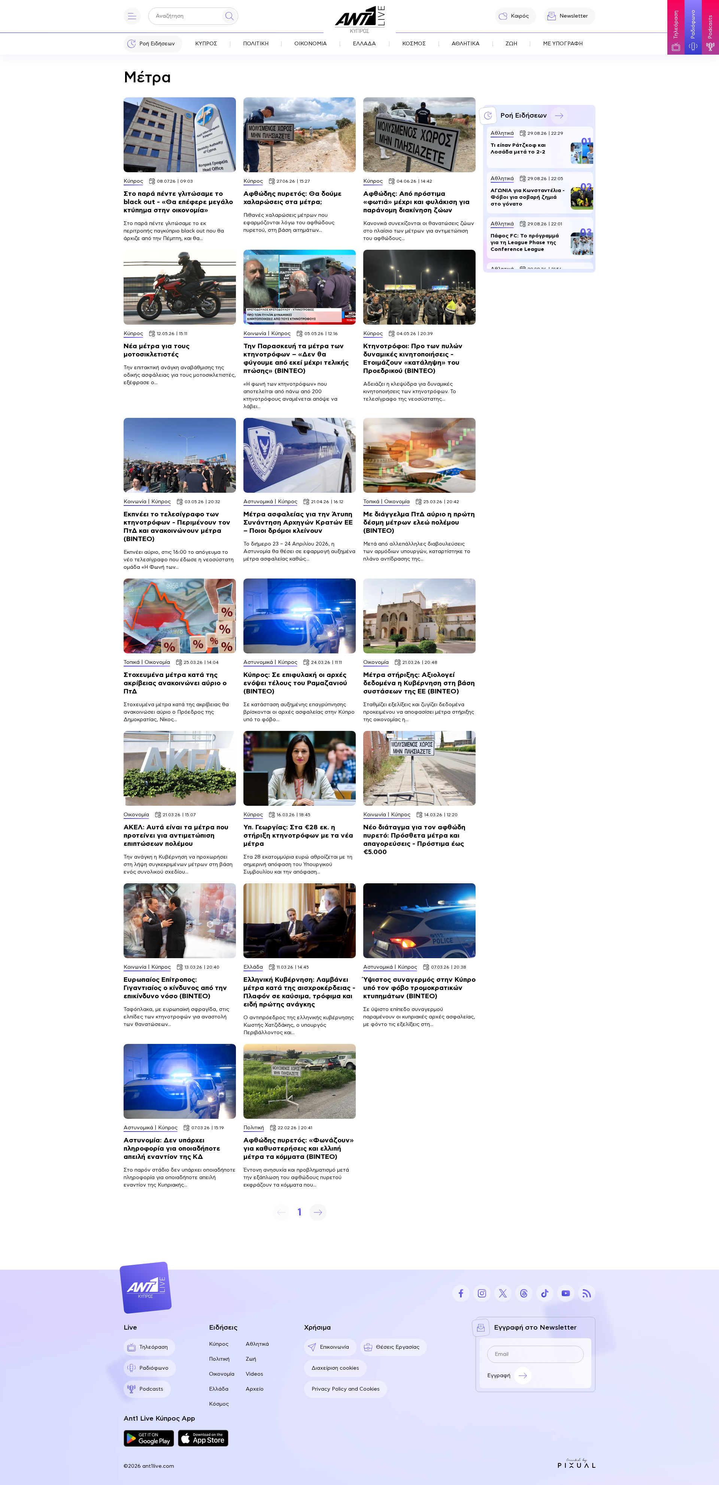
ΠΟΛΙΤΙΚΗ (256, 43)
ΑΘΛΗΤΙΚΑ (466, 43)
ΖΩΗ (511, 43)
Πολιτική (219, 1359)
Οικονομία (221, 1374)
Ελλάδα (218, 1389)
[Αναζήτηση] (229, 16)
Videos (254, 1374)
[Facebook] (461, 1293)
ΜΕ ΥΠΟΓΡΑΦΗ (563, 43)
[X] (503, 1293)
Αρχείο (255, 1389)
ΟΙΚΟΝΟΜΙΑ (310, 43)
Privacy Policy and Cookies (346, 1389)
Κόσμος (219, 1404)
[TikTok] (544, 1293)
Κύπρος (218, 1344)
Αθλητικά (257, 1344)
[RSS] (586, 1293)
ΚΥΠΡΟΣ (206, 43)
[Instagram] (482, 1293)
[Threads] (524, 1293)
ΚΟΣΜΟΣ (414, 43)
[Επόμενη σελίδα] (318, 1212)
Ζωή (251, 1359)
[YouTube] (565, 1293)
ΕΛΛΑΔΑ (364, 43)
